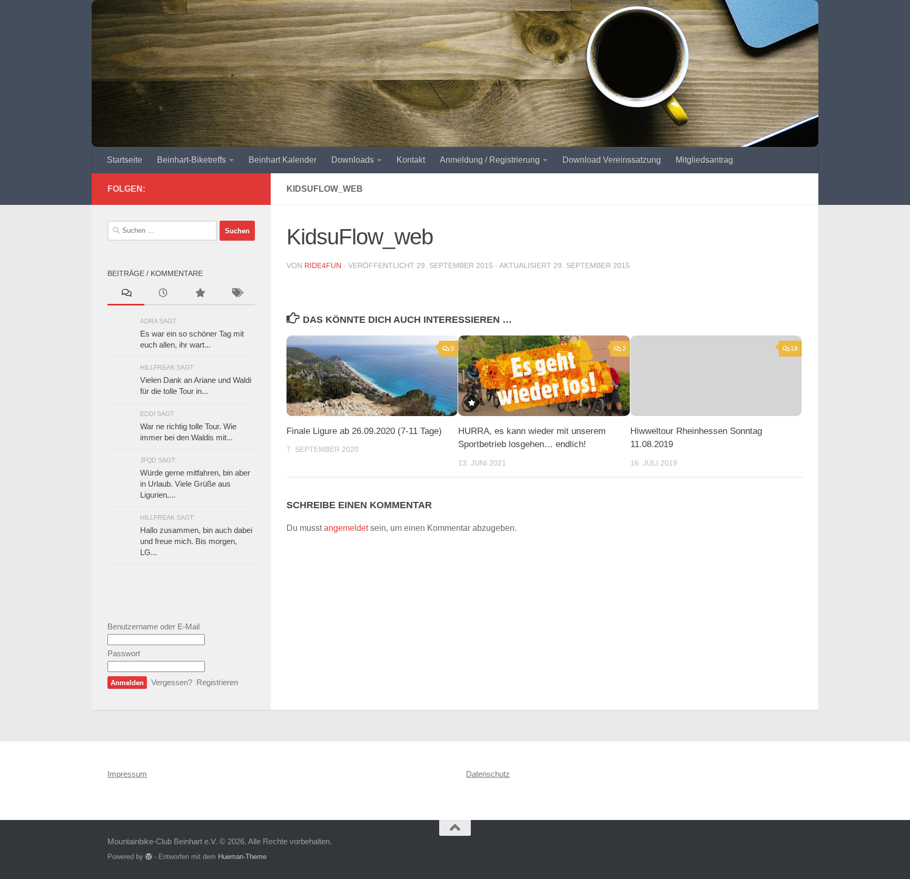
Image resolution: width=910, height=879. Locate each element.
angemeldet (346, 528)
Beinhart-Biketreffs (191, 159)
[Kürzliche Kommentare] (125, 294)
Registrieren (217, 682)
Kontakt (411, 159)
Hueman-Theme (242, 857)
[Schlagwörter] (236, 294)
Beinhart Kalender (282, 159)
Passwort (123, 653)
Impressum (127, 773)
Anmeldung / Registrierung (490, 159)
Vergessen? (171, 682)
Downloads (352, 159)
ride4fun (322, 265)
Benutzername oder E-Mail (153, 626)
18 (794, 348)
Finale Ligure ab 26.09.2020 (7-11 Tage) (364, 431)
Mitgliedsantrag (704, 159)
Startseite (124, 159)
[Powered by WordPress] (148, 856)
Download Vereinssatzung (611, 159)
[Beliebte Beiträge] (199, 294)
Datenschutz (488, 773)
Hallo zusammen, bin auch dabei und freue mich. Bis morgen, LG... (196, 541)
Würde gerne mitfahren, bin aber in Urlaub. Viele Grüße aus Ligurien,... (195, 483)
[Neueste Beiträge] (162, 294)
